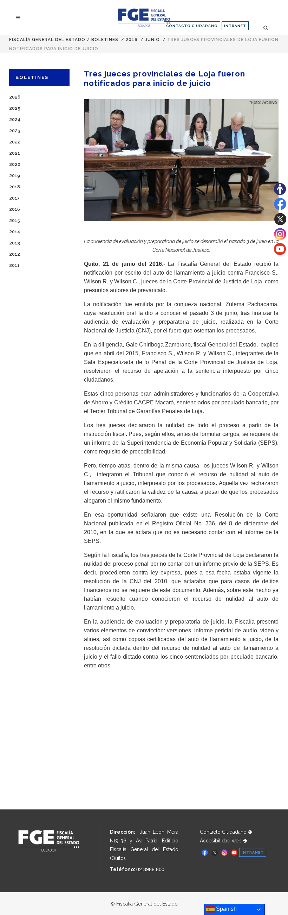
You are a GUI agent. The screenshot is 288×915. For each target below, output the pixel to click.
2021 (14, 153)
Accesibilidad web (221, 840)
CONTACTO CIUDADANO (192, 26)
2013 (14, 242)
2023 (14, 130)
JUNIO (152, 39)
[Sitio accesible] (280, 193)
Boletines (104, 39)
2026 (14, 97)
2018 (14, 186)
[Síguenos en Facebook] (280, 208)
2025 (14, 108)
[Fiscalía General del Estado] (144, 17)
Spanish (226, 909)
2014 (14, 231)
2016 (132, 39)
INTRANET (235, 26)
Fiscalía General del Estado (47, 39)
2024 (15, 119)
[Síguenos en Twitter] (280, 223)
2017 (14, 198)
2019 (14, 175)
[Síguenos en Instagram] (280, 238)
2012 (14, 254)
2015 (14, 220)
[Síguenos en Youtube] (280, 253)
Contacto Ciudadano (224, 832)
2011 (14, 265)
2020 (14, 164)
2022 (14, 141)
